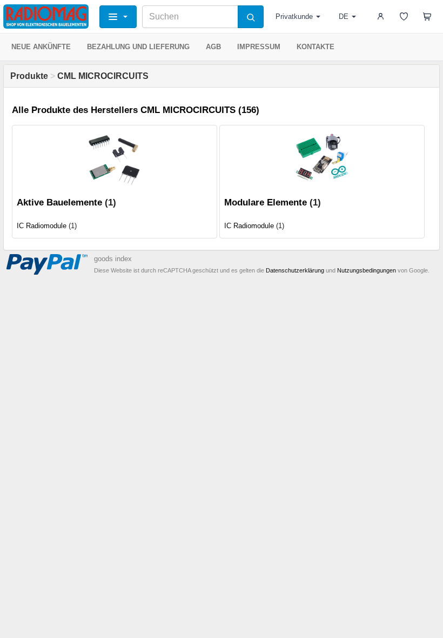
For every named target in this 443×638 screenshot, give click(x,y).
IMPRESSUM (258, 47)
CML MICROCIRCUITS (103, 76)
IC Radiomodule (41, 226)
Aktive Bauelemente (59, 202)
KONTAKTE (315, 47)
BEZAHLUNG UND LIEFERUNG (138, 47)
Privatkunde (294, 16)
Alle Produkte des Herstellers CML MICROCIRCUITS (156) (135, 110)
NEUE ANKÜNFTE (41, 47)
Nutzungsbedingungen (366, 270)
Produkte (29, 76)
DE (343, 16)
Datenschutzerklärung (295, 270)
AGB (213, 47)
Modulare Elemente (265, 202)
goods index (113, 259)
